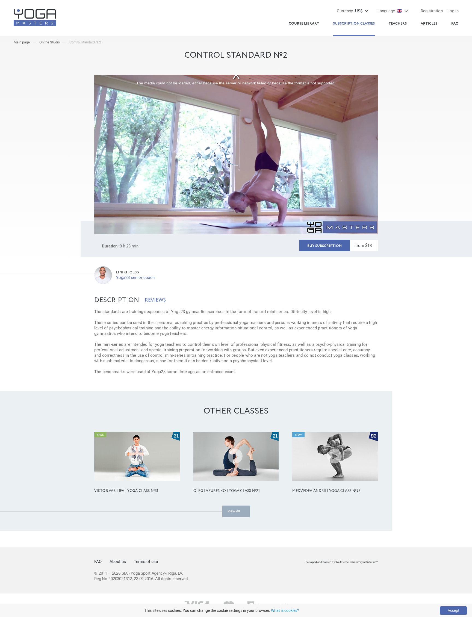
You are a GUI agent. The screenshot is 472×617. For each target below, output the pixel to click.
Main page (22, 42)
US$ (349, 10)
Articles (429, 23)
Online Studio (49, 42)
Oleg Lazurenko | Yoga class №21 (226, 491)
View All (234, 511)
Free (100, 434)
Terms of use (146, 561)
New (298, 434)
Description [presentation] (116, 300)
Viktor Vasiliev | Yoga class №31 (126, 491)
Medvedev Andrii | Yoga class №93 (326, 491)
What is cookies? (285, 610)
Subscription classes (354, 23)
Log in (453, 10)
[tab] (116, 300)
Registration (432, 10)
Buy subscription (324, 246)
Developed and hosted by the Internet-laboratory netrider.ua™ (341, 561)
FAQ (455, 23)
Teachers (398, 23)
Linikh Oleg (127, 272)
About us (118, 561)
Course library (304, 23)
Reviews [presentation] (155, 300)
